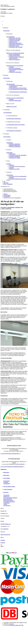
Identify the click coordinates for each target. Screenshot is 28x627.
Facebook (3, 540)
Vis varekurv (9, 13)
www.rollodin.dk (4, 528)
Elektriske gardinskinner (14, 144)
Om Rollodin (6, 495)
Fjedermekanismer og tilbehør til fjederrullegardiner (16, 57)
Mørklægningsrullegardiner (15, 43)
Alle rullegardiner (10, 36)
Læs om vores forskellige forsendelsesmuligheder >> (12, 466)
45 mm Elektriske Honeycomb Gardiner (18, 89)
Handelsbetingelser (7, 499)
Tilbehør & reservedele (11, 106)
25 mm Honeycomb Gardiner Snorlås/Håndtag (16, 86)
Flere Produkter (6, 136)
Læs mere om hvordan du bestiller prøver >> (11, 453)
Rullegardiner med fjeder (14, 39)
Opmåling (11, 66)
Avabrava (11, 623)
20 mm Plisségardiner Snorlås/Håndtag (18, 91)
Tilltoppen (2, 545)
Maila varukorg (10, 6)
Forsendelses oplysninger (9, 501)
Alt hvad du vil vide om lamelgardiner (17, 176)
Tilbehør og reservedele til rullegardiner (15, 53)
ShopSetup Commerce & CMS (16, 625)
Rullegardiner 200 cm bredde (15, 47)
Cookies (5, 504)
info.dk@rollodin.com (6, 524)
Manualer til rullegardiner (15, 68)
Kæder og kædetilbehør (14, 54)
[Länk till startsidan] (9, 3)
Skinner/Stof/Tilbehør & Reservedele (17, 178)
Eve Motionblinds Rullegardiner (13, 118)
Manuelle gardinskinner (14, 145)
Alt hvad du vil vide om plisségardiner (15, 98)
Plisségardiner (6, 78)
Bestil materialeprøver (8, 500)
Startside (5, 194)
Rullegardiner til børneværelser (16, 44)
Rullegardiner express (14, 45)
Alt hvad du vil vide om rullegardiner (14, 65)
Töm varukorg (4, 6)
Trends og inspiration (7, 489)
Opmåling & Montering (14, 156)
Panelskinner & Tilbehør (14, 157)
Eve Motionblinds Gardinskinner (13, 130)
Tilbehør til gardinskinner (15, 146)
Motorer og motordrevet (14, 59)
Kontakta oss (6, 496)
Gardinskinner (9, 142)
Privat (4, 184)
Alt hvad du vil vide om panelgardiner (17, 155)
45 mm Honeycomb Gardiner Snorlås (17, 88)
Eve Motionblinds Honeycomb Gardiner (15, 124)
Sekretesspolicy (6, 505)
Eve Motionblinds (7, 112)
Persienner (8, 163)
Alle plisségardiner (10, 84)
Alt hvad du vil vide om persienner (17, 166)
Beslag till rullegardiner (14, 55)
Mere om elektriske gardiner (9, 486)
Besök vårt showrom (5, 534)
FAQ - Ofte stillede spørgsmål (10, 497)
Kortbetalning (6, 502)
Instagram (3, 542)
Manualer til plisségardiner (15, 100)
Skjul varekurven (4, 5)
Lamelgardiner (9, 175)
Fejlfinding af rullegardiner (15, 72)
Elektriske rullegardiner (14, 40)
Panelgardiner (9, 152)
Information (5, 492)
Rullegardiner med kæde (14, 38)
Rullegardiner (6, 30)
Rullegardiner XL (13, 41)
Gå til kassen (3, 13)
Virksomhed (9, 184)
